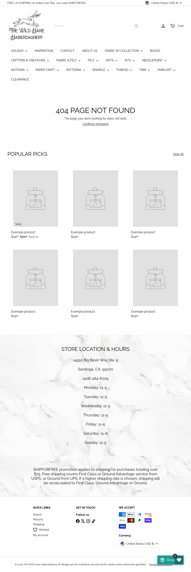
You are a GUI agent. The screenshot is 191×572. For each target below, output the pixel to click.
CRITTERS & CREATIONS (28, 60)
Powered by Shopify (160, 564)
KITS (128, 60)
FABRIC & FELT (67, 60)
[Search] (136, 26)
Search (37, 514)
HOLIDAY (17, 51)
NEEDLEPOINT (152, 60)
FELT (91, 60)
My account (40, 535)
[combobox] (96, 26)
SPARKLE (99, 70)
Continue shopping (96, 124)
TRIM (143, 70)
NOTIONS (18, 70)
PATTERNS (74, 70)
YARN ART (164, 70)
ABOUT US (89, 51)
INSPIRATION (44, 51)
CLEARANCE (20, 79)
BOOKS (155, 51)
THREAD (122, 70)
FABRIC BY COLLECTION (122, 51)
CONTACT (67, 51)
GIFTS (110, 60)
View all (178, 154)
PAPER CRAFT (46, 70)
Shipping (38, 524)
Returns (38, 519)
